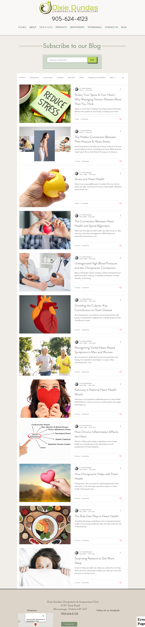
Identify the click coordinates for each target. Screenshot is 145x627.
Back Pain (71, 77)
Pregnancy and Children (97, 77)
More (112, 77)
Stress (82, 77)
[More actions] (121, 89)
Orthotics (60, 77)
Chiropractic (34, 77)
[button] (33, 27)
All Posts (22, 77)
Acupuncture (47, 77)
